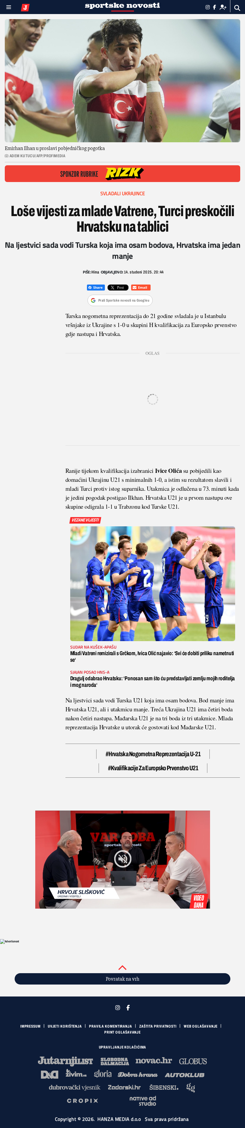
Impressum (30, 1026)
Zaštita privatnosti (158, 1026)
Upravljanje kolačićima (122, 1047)
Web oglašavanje (201, 1026)
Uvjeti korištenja (65, 1026)
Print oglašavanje (122, 1032)
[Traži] (237, 8)
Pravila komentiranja (110, 1026)
